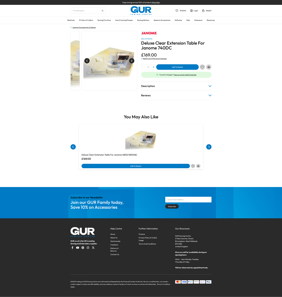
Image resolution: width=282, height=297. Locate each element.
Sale (188, 20)
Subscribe (172, 206)
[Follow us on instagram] (88, 247)
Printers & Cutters (86, 20)
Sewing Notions (143, 20)
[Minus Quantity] (142, 67)
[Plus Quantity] (153, 67)
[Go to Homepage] (82, 232)
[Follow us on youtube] (78, 247)
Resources (211, 20)
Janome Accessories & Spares (84, 27)
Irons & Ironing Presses (124, 20)
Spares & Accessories (162, 20)
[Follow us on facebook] (72, 247)
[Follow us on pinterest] (83, 247)
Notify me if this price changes (155, 58)
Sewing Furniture (104, 20)
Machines (71, 20)
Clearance (198, 20)
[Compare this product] (209, 67)
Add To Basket (177, 67)
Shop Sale (156, 2)
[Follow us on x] (93, 247)
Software (178, 20)
